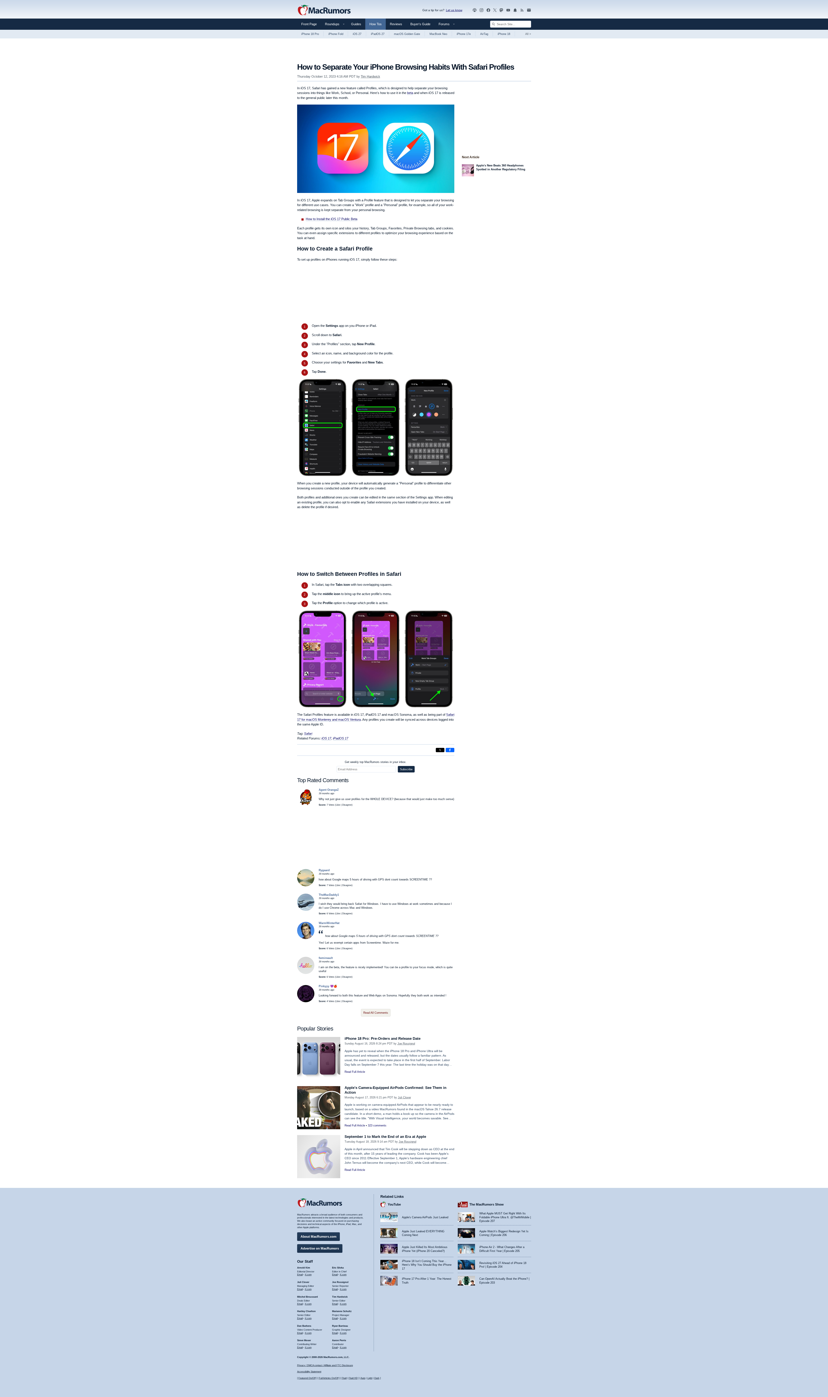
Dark (377, 1378)
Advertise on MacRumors (320, 1248)
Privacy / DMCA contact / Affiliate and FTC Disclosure (325, 1365)
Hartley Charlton (306, 1311)
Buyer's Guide (420, 24)
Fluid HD (353, 1378)
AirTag (484, 34)
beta (410, 93)
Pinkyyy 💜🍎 (328, 986)
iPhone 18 (504, 34)
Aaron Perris (339, 1340)
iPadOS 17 (340, 738)
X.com (308, 1274)
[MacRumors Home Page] (324, 10)
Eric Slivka (338, 1267)
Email (300, 1274)
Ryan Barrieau (340, 1326)
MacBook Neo (438, 34)
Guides (356, 24)
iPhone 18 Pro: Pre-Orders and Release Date (382, 1039)
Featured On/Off (307, 1378)
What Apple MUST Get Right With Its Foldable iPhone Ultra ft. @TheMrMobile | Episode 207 (505, 1217)
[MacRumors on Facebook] (488, 10)
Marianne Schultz (342, 1311)
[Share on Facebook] (450, 750)
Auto (363, 1378)
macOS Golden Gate (407, 34)
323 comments (377, 1125)
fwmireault (326, 958)
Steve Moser (304, 1340)
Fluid (344, 1378)
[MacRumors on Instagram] (481, 10)
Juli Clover (404, 1097)
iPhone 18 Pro (310, 34)
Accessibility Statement (309, 1371)
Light (369, 1378)
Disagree (347, 804)
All (528, 34)
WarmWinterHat (329, 923)
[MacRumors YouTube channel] (508, 10)
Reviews (396, 24)
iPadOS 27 (377, 34)
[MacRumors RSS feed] (522, 10)
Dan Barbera (304, 1326)
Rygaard (324, 870)
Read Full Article (355, 1071)
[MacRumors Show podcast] (474, 10)
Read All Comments (375, 1012)
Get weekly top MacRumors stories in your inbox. (375, 762)
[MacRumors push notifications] (515, 10)
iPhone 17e (464, 34)
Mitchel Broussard (307, 1296)
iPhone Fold (335, 34)
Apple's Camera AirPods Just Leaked (425, 1217)
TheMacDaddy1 (329, 894)
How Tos (375, 24)
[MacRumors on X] (495, 10)
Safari (308, 733)
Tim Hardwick (370, 76)
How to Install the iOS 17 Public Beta (331, 219)
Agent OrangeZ (329, 789)
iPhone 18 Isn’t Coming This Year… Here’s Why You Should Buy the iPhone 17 (427, 1264)
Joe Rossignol (406, 1043)
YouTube (394, 1204)
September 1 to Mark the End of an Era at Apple (385, 1137)
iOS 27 (357, 34)
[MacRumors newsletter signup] (529, 10)
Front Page (309, 24)
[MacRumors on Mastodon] (501, 10)
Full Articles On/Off (329, 1378)
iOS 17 (326, 738)
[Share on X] (440, 750)
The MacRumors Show (486, 1204)
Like (338, 804)
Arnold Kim (303, 1267)
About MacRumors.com (318, 1236)
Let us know (454, 10)
